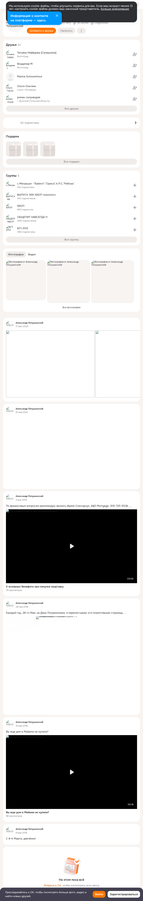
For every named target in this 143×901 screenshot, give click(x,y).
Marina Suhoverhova (29, 76)
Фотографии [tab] (16, 254)
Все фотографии (71, 307)
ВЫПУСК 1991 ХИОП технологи (36, 194)
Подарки (12, 136)
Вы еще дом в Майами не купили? (27, 812)
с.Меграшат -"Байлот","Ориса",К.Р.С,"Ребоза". (46, 183)
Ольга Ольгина (26, 86)
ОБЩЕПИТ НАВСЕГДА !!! (32, 217)
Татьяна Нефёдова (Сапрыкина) (36, 52)
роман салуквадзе (28, 97)
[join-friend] (135, 54)
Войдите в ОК (52, 885)
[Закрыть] (57, 16)
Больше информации (115, 9)
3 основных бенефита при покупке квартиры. (35, 586)
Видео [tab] (32, 254)
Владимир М (25, 63)
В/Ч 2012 (22, 228)
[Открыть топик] (62, 450)
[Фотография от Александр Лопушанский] (26, 280)
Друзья (11, 45)
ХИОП (20, 206)
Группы (11, 176)
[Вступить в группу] (135, 185)
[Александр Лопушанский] (9, 324)
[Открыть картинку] (50, 363)
